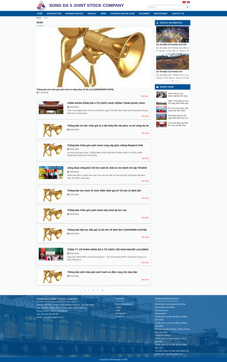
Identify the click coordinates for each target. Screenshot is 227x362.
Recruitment (160, 13)
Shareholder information (165, 307)
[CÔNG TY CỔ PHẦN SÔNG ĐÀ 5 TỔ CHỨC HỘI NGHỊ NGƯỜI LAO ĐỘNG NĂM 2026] (51, 254)
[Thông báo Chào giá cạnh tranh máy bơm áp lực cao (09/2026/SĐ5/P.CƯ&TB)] (51, 214)
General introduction (123, 304)
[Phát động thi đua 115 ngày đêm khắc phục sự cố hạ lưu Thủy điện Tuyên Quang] (161, 117)
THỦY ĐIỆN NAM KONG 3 (167, 72)
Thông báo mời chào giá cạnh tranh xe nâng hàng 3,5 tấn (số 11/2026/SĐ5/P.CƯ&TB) (75, 89)
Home (39, 13)
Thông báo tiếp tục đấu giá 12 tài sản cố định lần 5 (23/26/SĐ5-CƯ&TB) (107, 229)
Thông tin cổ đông (162, 335)
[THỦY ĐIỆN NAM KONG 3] (172, 61)
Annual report (160, 313)
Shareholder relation (123, 13)
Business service (74, 13)
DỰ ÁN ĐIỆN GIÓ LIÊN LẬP (168, 45)
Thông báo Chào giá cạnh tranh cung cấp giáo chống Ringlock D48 (105, 145)
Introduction (54, 13)
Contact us (178, 13)
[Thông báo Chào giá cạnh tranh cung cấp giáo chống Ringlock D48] (51, 150)
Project (92, 13)
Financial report (161, 310)
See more (144, 96)
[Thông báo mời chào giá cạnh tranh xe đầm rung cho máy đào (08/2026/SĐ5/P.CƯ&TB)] (51, 276)
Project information (171, 23)
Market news (167, 87)
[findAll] (187, 7)
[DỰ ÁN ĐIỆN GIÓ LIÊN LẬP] (172, 34)
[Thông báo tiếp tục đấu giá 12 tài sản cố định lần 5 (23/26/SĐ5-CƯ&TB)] (51, 234)
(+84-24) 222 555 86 (58, 311)
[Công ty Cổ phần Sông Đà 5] (41, 5)
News (103, 13)
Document (144, 13)
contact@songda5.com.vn (53, 317)
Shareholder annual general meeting (170, 304)
